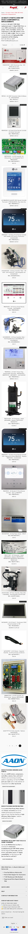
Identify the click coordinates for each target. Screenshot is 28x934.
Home (2, 12)
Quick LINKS (5, 887)
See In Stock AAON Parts (8, 786)
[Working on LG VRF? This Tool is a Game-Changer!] (14, 832)
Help (3, 891)
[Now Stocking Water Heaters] (14, 797)
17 (16, 745)
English (13, 923)
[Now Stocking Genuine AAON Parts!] (14, 761)
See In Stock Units (7, 821)
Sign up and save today (9, 900)
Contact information (9, 895)
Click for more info (7, 859)
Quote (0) (27, 699)
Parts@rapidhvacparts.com (11, 40)
